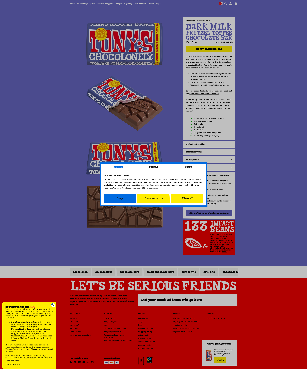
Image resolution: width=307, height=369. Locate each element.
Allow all (187, 198)
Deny (120, 198)
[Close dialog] (53, 305)
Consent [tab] (118, 167)
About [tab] (188, 167)
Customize (152, 198)
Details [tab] (153, 167)
